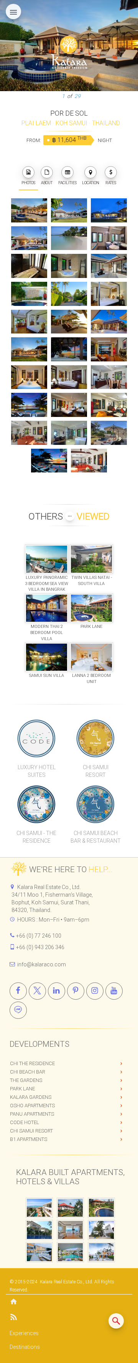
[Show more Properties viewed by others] (69, 516)
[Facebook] (18, 991)
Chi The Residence (32, 1063)
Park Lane (22, 1089)
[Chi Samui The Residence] (36, 804)
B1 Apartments (28, 1139)
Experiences (24, 1333)
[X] (37, 991)
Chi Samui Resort (31, 1131)
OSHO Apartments (32, 1105)
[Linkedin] (56, 991)
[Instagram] (95, 991)
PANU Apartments (32, 1114)
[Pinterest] (75, 991)
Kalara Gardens (30, 1097)
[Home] (69, 1302)
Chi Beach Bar (27, 1072)
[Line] (18, 1010)
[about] (47, 172)
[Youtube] (114, 991)
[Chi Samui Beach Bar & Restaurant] (95, 804)
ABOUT (47, 183)
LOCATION (90, 183)
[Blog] (69, 1318)
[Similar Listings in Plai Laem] (116, 1321)
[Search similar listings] (116, 1321)
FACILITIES (67, 183)
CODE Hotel (24, 1122)
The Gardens (26, 1080)
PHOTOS (28, 183)
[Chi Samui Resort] (95, 738)
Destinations (25, 1347)
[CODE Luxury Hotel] (36, 738)
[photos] (28, 172)
